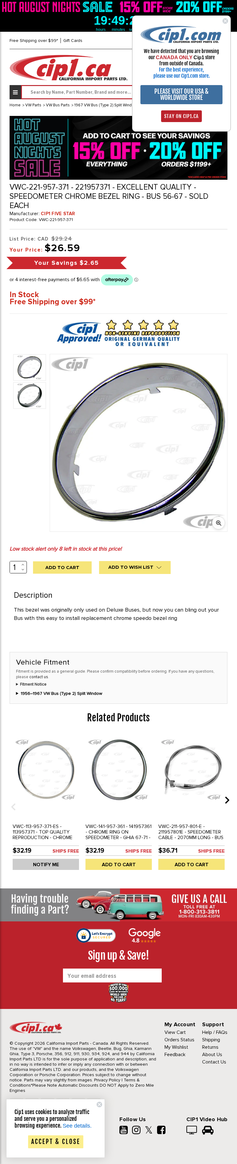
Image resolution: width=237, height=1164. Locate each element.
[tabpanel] (46, 804)
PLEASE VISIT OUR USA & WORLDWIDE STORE (181, 94)
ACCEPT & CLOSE (55, 1142)
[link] (58, 7)
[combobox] (124, 92)
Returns (210, 1047)
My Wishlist (176, 1047)
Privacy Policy (107, 1080)
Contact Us (214, 1062)
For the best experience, (181, 70)
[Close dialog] (225, 21)
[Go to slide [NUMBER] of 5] (11, 799)
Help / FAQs (214, 1032)
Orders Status (179, 1040)
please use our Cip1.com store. (181, 76)
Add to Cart (119, 865)
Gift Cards (72, 40)
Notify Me (46, 865)
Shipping (211, 1040)
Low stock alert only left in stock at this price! (66, 548)
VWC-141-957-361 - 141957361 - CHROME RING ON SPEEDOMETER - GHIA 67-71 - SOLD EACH (118, 834)
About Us (212, 1054)
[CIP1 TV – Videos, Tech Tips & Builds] (192, 1130)
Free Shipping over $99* (34, 40)
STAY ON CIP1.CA (181, 116)
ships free (65, 851)
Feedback (174, 1054)
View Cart (175, 1032)
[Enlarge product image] (218, 522)
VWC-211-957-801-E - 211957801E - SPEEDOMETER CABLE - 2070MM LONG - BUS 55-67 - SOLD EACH (190, 834)
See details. (77, 1126)
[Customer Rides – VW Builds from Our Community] (208, 1130)
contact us (38, 676)
